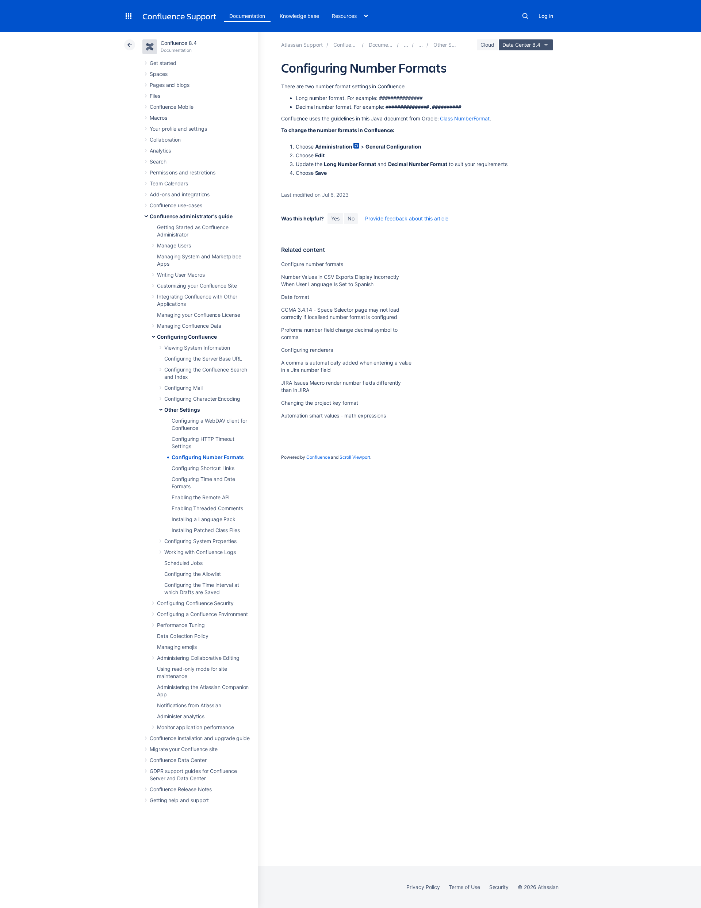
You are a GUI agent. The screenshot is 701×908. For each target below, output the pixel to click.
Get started (163, 63)
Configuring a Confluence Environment (202, 614)
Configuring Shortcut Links (203, 468)
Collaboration (165, 139)
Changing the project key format (319, 403)
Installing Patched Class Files (206, 530)
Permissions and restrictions (182, 172)
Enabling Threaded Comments (207, 508)
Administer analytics (180, 716)
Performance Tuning (181, 625)
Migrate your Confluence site (184, 749)
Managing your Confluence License (198, 315)
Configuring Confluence (187, 337)
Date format (295, 297)
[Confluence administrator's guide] (406, 45)
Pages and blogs (169, 85)
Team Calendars (169, 183)
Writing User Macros (181, 275)
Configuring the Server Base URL (203, 358)
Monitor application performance (195, 727)
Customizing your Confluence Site (197, 285)
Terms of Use (464, 887)
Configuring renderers (307, 350)
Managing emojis (177, 647)
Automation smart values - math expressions (333, 415)
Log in (546, 16)
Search (525, 16)
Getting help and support (179, 800)
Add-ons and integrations (180, 194)
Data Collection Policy (182, 636)
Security (499, 887)
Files (155, 96)
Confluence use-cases (176, 205)
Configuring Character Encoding (202, 399)
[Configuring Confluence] (420, 45)
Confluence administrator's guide (191, 216)
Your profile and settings (178, 129)
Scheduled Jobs (183, 563)
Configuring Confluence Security (195, 603)
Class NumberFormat (465, 118)
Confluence (318, 457)
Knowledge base (299, 16)
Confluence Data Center (178, 760)
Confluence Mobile (172, 107)
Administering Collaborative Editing (198, 658)
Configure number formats (312, 264)
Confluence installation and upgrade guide (200, 738)
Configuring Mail (183, 388)
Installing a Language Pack (203, 519)
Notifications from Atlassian (189, 705)
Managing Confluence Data (189, 326)
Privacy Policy (423, 887)
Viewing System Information (197, 348)
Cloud (487, 45)
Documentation (247, 16)
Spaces (159, 74)
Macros (158, 118)
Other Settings (182, 410)
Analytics (160, 150)
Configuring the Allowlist (192, 574)
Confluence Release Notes (181, 789)
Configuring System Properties (200, 541)
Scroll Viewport (355, 457)
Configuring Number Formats (208, 457)
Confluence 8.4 (179, 43)
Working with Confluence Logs (200, 552)
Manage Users (174, 245)
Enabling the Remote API (201, 497)
